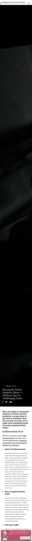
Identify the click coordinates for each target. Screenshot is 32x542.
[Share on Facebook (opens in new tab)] (2, 402)
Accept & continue (25, 537)
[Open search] (0, 2)
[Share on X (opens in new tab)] (6, 402)
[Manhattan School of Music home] (13, 2)
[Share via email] (11, 402)
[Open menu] (29, 2)
